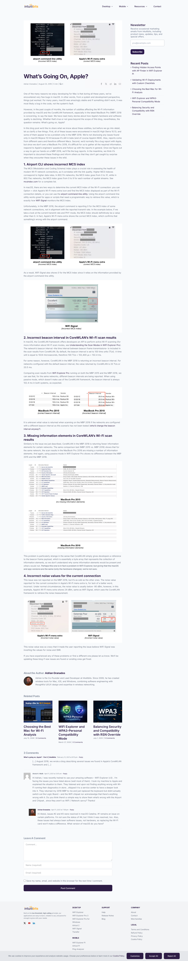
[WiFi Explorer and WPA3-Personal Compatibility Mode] (73, 702)
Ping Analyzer (78, 949)
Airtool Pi (76, 946)
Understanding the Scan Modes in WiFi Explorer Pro (95, 345)
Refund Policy (136, 933)
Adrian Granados (30, 84)
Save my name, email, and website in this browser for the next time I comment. (64, 881)
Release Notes (108, 915)
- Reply (80, 757)
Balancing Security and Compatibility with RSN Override (107, 730)
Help (104, 912)
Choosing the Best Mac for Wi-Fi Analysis (37, 730)
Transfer (75, 932)
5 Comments (110, 738)
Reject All (172, 956)
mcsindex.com (31, 181)
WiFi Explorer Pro (60, 373)
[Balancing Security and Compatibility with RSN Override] (107, 702)
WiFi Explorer (77, 912)
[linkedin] (34, 923)
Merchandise (136, 919)
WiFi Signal (41, 200)
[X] (106, 84)
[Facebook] (101, 84)
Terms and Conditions (140, 929)
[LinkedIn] (115, 84)
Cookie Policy (136, 939)
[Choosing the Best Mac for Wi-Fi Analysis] (38, 702)
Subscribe (137, 51)
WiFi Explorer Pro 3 (80, 915)
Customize (135, 956)
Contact (134, 915)
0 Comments (41, 738)
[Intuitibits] (31, 4)
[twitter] (25, 923)
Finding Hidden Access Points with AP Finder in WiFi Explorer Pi (147, 70)
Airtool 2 (75, 925)
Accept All (153, 956)
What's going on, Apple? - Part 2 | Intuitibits (40, 757)
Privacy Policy (137, 936)
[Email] (120, 84)
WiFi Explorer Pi (78, 942)
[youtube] (29, 923)
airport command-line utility (74, 194)
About (133, 912)
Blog (103, 919)
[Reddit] (110, 84)
